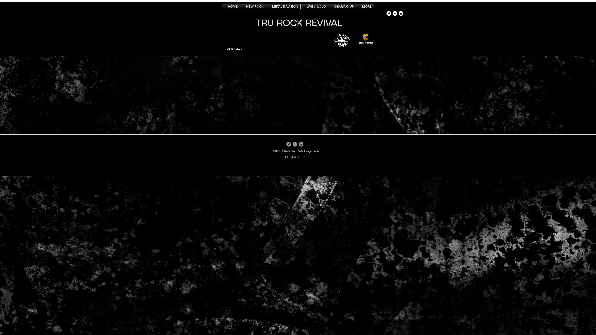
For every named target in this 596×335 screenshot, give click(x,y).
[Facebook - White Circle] (395, 13)
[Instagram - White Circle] (401, 13)
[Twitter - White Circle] (388, 13)
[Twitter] (288, 144)
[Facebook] (295, 144)
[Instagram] (301, 144)
